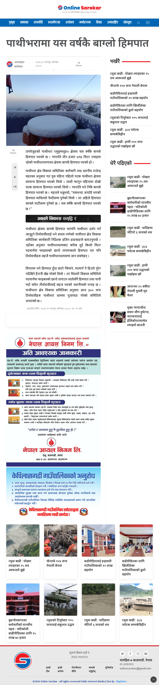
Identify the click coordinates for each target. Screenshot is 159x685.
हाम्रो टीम (48, 669)
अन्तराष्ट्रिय (112, 22)
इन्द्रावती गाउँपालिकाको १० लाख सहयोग (129, 95)
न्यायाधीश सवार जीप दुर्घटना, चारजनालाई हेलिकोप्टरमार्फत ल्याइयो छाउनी (138, 316)
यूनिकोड (109, 667)
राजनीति (38, 22)
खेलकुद (127, 22)
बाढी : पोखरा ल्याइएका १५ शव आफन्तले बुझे (129, 75)
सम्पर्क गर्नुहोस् (92, 669)
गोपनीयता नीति (76, 669)
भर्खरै (115, 61)
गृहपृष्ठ (12, 22)
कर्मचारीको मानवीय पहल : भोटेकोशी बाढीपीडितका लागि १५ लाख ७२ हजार (139, 207)
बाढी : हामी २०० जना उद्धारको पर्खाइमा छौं (126, 144)
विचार (99, 22)
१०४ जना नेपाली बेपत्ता (129, 86)
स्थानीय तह (54, 22)
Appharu (121, 681)
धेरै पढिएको (121, 163)
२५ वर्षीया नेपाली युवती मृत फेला (138, 290)
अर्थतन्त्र (70, 22)
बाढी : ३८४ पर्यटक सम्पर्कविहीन (124, 132)
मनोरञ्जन (85, 22)
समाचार (24, 22)
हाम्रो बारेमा (61, 669)
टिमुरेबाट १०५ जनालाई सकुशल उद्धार (129, 119)
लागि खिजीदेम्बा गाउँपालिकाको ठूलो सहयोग (128, 107)
